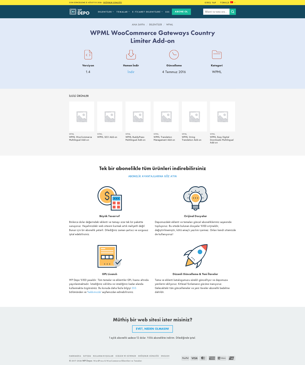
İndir (131, 72)
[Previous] (69, 126)
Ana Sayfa (138, 24)
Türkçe (224, 2)
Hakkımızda (75, 356)
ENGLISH (165, 356)
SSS (167, 11)
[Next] (235, 126)
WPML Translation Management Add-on (164, 138)
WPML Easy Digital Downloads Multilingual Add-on (222, 140)
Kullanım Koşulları (103, 356)
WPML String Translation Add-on (191, 138)
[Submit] (233, 12)
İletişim (87, 356)
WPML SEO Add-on (107, 137)
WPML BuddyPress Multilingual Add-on (135, 138)
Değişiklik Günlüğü (148, 356)
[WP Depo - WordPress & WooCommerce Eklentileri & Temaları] (81, 11)
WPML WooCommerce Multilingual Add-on (80, 138)
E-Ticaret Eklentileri (146, 11)
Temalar (122, 11)
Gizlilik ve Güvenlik (125, 356)
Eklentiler (105, 11)
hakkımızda (94, 292)
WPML (169, 24)
